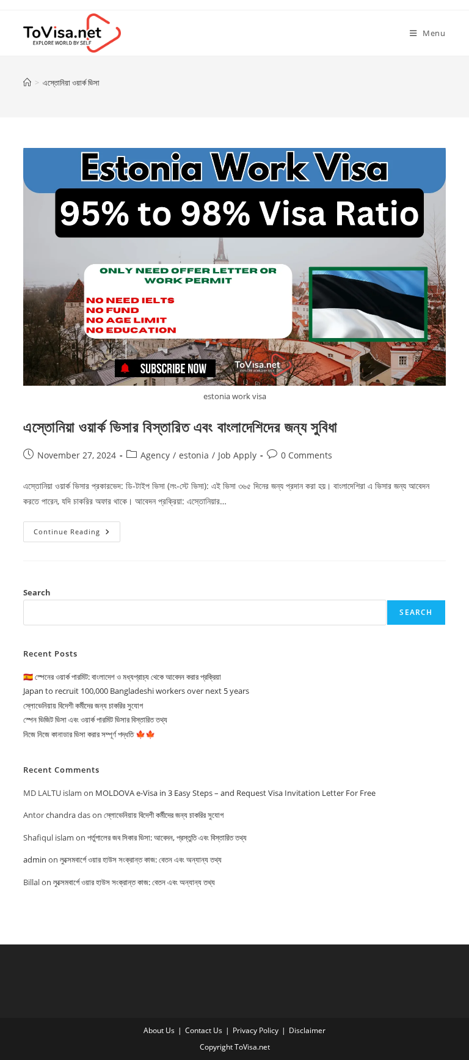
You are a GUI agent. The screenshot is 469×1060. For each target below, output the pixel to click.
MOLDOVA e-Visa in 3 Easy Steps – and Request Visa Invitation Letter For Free (235, 792)
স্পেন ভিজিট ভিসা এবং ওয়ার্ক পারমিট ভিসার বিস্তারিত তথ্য (95, 719)
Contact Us (203, 1030)
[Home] (27, 82)
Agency (155, 455)
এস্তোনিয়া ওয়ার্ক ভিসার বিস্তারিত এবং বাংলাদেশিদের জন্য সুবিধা (180, 426)
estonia (194, 455)
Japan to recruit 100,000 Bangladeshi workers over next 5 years (136, 690)
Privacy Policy (255, 1030)
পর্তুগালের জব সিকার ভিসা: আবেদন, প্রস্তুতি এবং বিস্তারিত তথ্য (167, 837)
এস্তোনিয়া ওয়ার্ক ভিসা (71, 82)
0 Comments (306, 455)
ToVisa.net (252, 1047)
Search (37, 592)
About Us (159, 1030)
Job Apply (237, 455)
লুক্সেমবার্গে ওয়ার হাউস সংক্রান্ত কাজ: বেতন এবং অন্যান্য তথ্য (141, 859)
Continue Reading (77, 534)
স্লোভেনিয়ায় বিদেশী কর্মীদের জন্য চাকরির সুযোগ (83, 705)
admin (34, 859)
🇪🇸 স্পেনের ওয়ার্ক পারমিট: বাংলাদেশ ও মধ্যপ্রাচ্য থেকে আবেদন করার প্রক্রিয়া (122, 676)
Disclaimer (307, 1030)
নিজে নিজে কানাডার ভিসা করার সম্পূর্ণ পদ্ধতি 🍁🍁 (89, 734)
